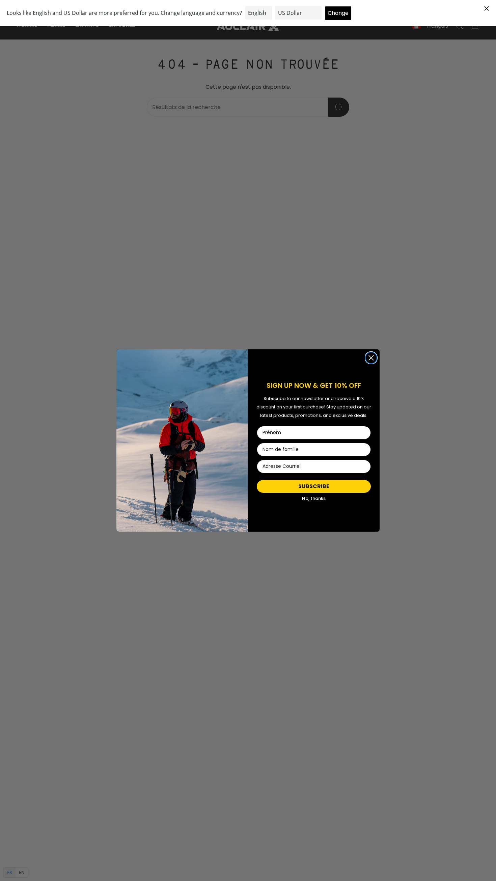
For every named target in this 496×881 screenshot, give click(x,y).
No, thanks (314, 498)
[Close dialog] (371, 358)
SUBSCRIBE (313, 486)
